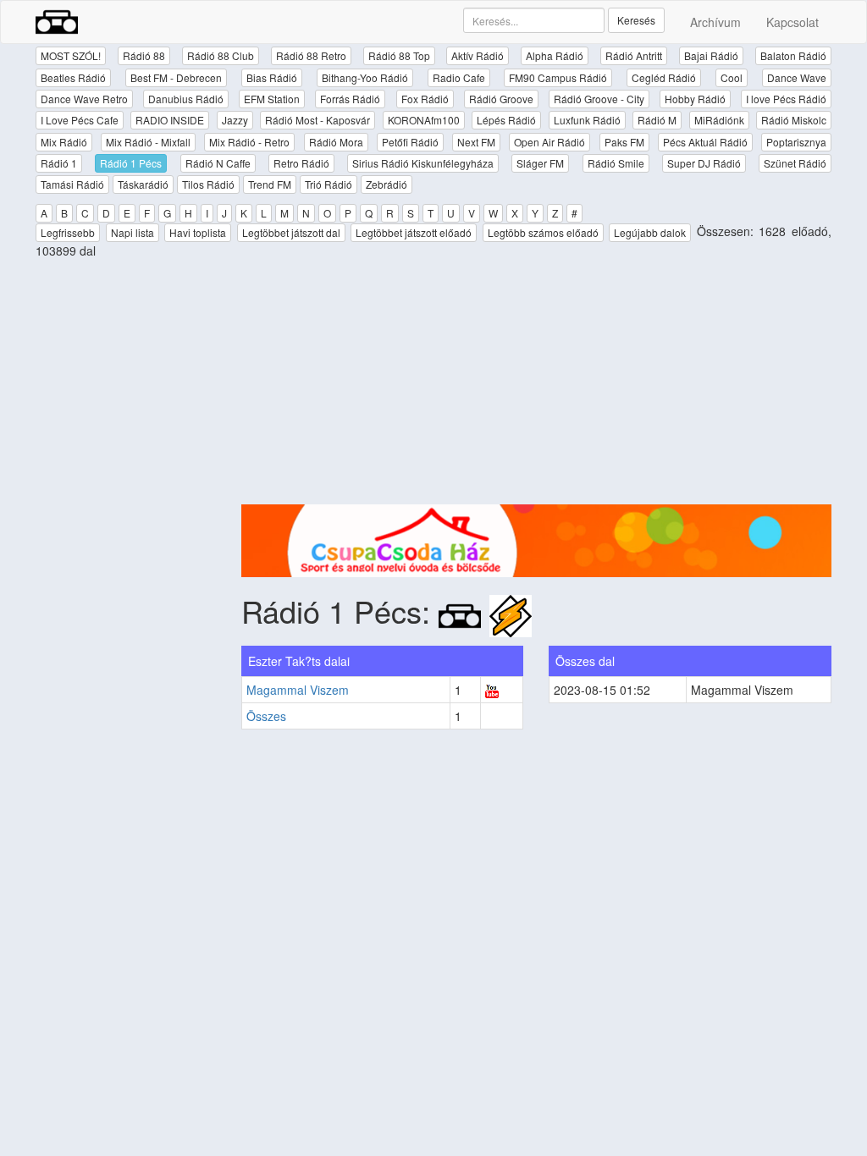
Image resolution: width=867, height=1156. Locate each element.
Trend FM (269, 184)
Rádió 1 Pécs (131, 163)
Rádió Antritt (633, 55)
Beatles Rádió (73, 77)
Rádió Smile (616, 163)
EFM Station (272, 98)
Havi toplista (197, 232)
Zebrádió (386, 184)
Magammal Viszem (297, 689)
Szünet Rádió (795, 163)
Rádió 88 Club (220, 55)
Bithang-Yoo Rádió (365, 77)
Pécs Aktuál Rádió (705, 142)
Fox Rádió (425, 98)
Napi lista (132, 232)
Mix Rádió (64, 142)
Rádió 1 (59, 163)
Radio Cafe (459, 77)
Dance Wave (796, 77)
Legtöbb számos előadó (543, 232)
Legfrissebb (68, 232)
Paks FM (624, 142)
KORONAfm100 (424, 120)
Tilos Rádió (208, 184)
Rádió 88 (144, 55)
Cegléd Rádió (664, 77)
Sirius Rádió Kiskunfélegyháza (423, 163)
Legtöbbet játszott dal (291, 232)
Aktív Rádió (477, 55)
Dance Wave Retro (84, 98)
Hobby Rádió (695, 98)
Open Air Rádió (549, 142)
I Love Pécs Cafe (80, 120)
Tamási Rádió (72, 184)
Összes (266, 715)
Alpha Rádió (554, 55)
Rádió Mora (336, 142)
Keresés (636, 20)
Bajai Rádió (711, 55)
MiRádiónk (719, 120)
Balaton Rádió (793, 55)
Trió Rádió (328, 184)
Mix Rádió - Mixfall (148, 142)
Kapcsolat (792, 22)
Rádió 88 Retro (311, 55)
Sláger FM (540, 163)
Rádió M (657, 120)
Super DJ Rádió (704, 163)
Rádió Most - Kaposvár (317, 120)
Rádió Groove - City (599, 98)
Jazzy (235, 120)
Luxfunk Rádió (587, 120)
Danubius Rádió (186, 98)
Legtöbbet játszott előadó (414, 232)
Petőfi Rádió (410, 142)
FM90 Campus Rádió (558, 77)
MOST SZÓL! (71, 55)
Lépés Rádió (506, 120)
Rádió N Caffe (218, 163)
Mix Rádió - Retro (249, 142)
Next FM (476, 142)
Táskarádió (143, 184)
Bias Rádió (271, 77)
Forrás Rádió (350, 98)
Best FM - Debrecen (176, 77)
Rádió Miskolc (793, 120)
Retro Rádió (301, 163)
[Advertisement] (536, 385)
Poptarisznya (796, 142)
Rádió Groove (501, 98)
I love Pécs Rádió (786, 98)
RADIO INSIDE (169, 120)
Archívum (715, 22)
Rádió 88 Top (399, 55)
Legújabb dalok (650, 232)
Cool (732, 77)
